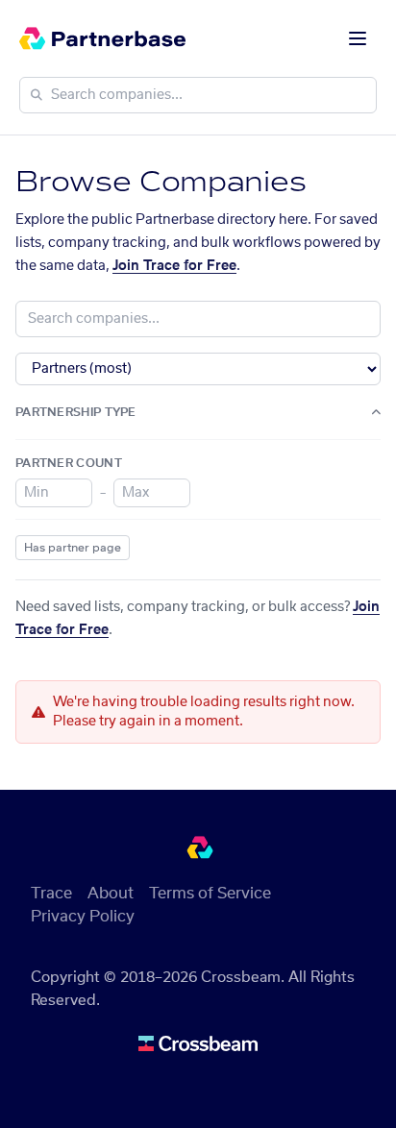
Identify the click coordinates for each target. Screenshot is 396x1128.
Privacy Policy (83, 916)
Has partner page (72, 547)
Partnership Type (75, 412)
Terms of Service (210, 893)
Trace (51, 893)
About (110, 893)
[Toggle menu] (357, 38)
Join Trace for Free (174, 266)
